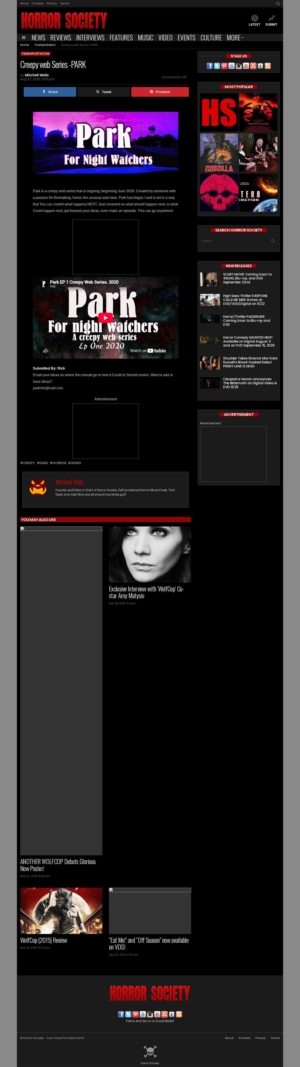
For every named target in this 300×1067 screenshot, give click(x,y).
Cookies (37, 3)
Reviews (60, 37)
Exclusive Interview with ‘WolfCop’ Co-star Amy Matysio (146, 592)
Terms (64, 3)
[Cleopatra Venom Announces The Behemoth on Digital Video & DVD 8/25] (210, 382)
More (233, 37)
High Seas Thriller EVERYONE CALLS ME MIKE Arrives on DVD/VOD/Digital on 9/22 (245, 299)
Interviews (90, 37)
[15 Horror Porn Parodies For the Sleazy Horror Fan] (258, 153)
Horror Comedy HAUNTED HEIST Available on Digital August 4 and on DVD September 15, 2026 (249, 341)
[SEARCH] (278, 3)
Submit (272, 24)
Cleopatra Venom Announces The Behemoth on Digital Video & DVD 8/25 (250, 383)
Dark (44, 463)
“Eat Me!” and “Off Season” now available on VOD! (148, 943)
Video (165, 37)
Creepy (29, 463)
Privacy (52, 3)
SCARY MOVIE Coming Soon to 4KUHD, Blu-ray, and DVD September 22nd (247, 278)
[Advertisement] (106, 247)
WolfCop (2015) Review (43, 939)
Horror (59, 463)
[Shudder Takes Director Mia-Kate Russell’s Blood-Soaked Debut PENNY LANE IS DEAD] (210, 363)
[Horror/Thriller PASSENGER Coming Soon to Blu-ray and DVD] (210, 319)
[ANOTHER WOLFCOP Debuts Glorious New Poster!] (61, 690)
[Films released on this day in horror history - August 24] (258, 113)
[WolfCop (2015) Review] (61, 911)
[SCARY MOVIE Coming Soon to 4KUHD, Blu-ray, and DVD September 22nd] (210, 279)
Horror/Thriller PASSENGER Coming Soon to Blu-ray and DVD (246, 320)
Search (273, 242)
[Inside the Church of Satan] (219, 113)
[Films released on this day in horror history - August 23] (219, 153)
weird (76, 463)
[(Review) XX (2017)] (219, 193)
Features (121, 37)
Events (186, 37)
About (24, 3)
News (38, 37)
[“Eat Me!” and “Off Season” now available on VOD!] (150, 911)
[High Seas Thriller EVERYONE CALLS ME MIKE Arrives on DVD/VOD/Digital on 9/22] (210, 300)
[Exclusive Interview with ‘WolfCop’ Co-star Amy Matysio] (150, 554)
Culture (211, 37)
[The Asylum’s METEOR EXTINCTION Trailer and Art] (258, 193)
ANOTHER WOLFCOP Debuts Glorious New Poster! (58, 865)
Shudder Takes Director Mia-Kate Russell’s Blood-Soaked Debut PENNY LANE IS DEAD (250, 362)
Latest (254, 24)
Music (145, 37)
